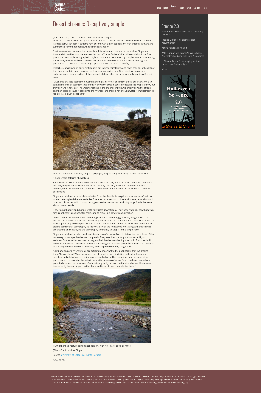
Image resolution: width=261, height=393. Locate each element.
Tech (205, 7)
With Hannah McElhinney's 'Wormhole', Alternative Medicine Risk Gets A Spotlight (183, 54)
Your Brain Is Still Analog (174, 47)
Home (158, 7)
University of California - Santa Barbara (81, 354)
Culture (197, 7)
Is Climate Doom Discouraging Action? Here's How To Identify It (181, 63)
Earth (165, 7)
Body (182, 7)
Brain (189, 7)
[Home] (61, 7)
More (164, 69)
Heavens (174, 6)
